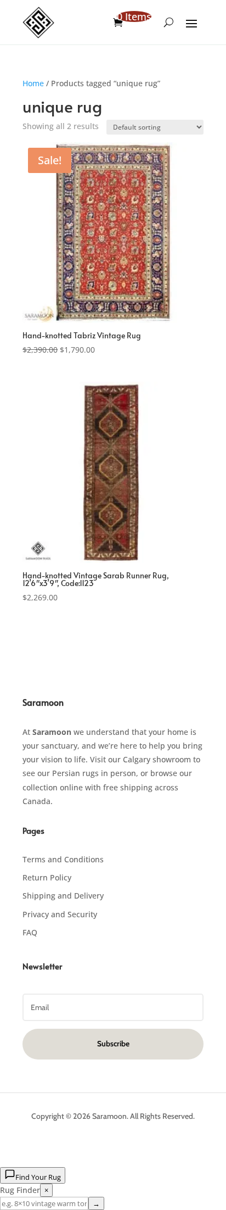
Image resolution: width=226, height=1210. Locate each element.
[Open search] (168, 22)
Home (33, 83)
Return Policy (46, 877)
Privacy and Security (59, 914)
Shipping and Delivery (63, 895)
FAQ (29, 932)
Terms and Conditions (63, 859)
